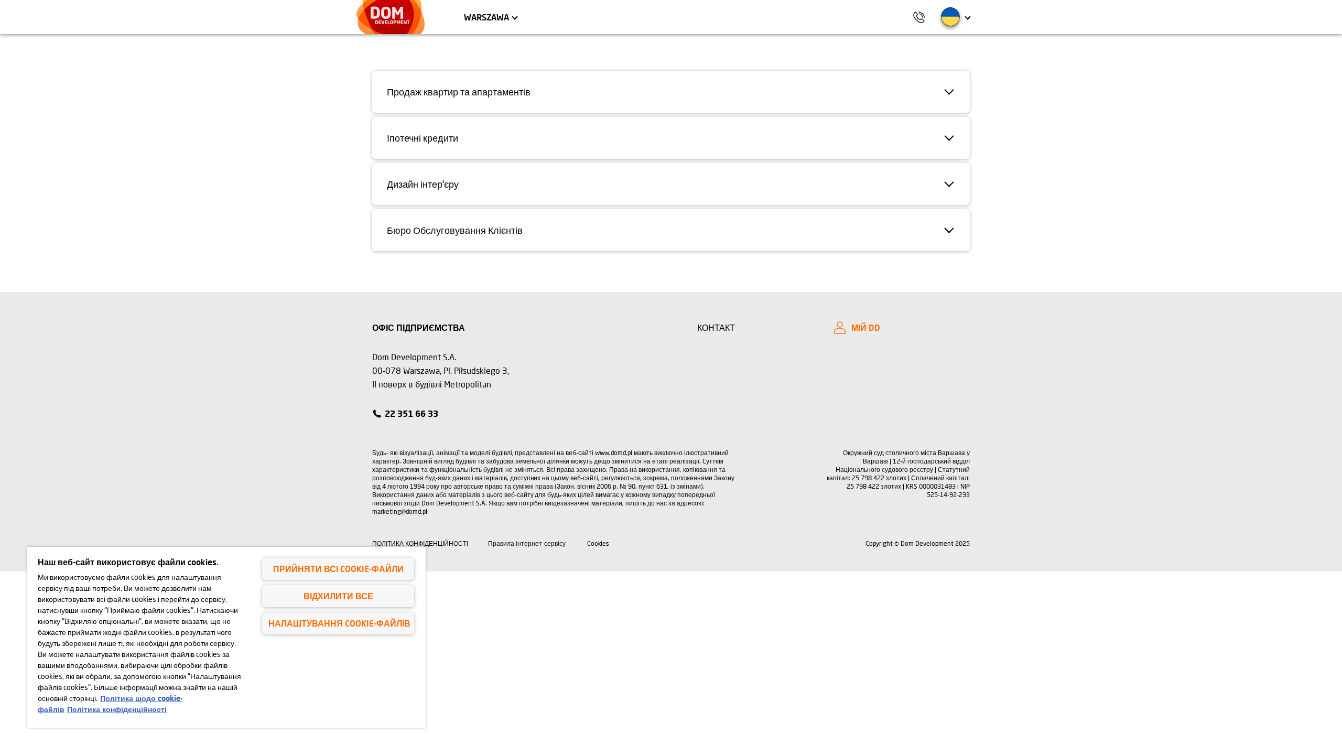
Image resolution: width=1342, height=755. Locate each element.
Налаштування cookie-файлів (339, 623)
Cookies (598, 543)
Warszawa (486, 17)
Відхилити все (338, 596)
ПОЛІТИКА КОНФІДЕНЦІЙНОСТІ (420, 543)
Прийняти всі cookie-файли (338, 569)
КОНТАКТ (716, 327)
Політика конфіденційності (117, 709)
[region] (226, 637)
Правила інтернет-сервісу (527, 543)
